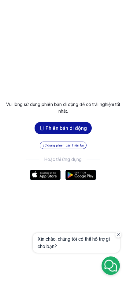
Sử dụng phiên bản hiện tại (63, 145)
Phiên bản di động (66, 128)
